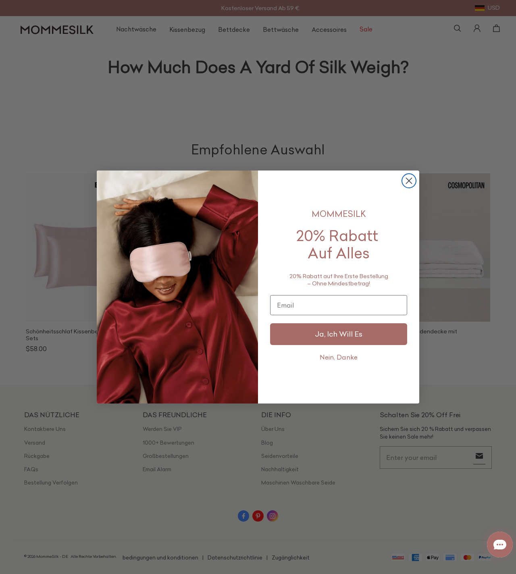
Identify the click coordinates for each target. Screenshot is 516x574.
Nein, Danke (339, 357)
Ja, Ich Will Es (338, 334)
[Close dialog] (409, 181)
